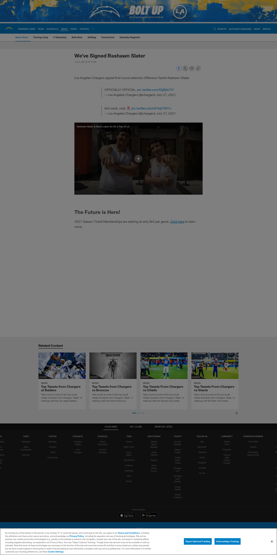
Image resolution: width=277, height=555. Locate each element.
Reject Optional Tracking (198, 541)
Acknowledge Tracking (227, 541)
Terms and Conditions (129, 533)
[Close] (271, 541)
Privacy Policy (77, 536)
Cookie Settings (56, 551)
